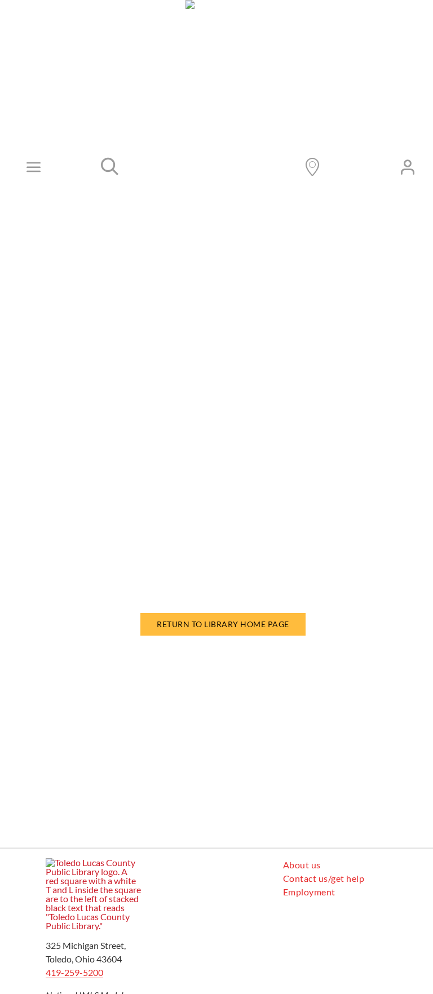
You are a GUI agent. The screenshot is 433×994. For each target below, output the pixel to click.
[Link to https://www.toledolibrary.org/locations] (312, 167)
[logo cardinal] (94, 862)
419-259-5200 (74, 972)
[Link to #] (110, 167)
